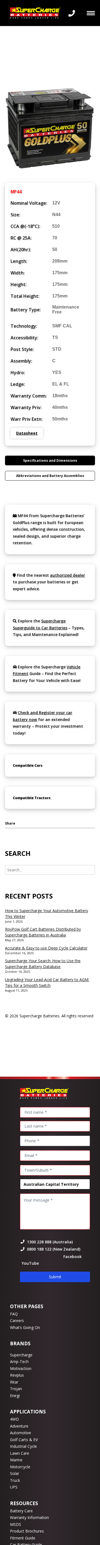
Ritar (14, 1382)
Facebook (72, 1256)
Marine (16, 1459)
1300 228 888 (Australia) (50, 1241)
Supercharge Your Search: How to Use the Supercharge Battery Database (43, 963)
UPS (14, 1487)
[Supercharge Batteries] (35, 13)
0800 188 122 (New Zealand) (53, 1249)
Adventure (19, 1426)
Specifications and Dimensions (50, 460)
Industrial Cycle (23, 1446)
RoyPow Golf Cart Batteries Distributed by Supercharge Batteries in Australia (43, 932)
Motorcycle (20, 1466)
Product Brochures (27, 1531)
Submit (55, 1276)
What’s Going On (25, 1327)
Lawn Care (19, 1453)
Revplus (17, 1375)
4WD (14, 1419)
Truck (15, 1480)
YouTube (30, 1263)
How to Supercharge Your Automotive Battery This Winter (46, 913)
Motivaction (20, 1368)
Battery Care (21, 1510)
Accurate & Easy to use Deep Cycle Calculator (46, 948)
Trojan (16, 1388)
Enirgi (15, 1395)
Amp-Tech (19, 1361)
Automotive (20, 1432)
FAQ (14, 1313)
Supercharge (21, 1354)
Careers (17, 1320)
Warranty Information (29, 1517)
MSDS (15, 1524)
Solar (14, 1473)
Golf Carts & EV (24, 1439)
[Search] (50, 870)
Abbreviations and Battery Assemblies (50, 475)
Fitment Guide (22, 1538)
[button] (91, 13)
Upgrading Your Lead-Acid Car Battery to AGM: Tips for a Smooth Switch (47, 982)
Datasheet (27, 433)
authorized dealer (67, 575)
